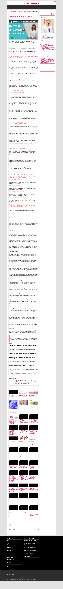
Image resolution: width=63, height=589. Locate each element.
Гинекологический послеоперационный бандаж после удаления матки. (47, 58)
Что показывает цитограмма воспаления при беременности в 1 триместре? (22, 501)
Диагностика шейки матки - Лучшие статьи (20, 11)
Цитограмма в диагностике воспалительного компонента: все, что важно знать (33, 477)
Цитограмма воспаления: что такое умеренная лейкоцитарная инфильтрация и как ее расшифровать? (23, 455)
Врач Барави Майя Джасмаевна (29, 553)
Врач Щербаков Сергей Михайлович (30, 550)
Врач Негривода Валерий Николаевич (30, 540)
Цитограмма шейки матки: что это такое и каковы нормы (33, 500)
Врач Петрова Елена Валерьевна (29, 546)
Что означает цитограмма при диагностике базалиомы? (32, 467)
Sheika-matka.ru (11, 11)
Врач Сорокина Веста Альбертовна (29, 543)
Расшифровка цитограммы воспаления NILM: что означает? (13, 443)
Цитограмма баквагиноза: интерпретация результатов (22, 443)
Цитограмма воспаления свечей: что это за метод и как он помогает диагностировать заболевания (13, 501)
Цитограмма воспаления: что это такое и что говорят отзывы (33, 397)
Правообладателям (10, 555)
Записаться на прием (10, 544)
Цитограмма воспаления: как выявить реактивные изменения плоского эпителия (23, 368)
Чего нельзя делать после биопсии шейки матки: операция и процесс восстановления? (47, 50)
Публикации (9, 562)
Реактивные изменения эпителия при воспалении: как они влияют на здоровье (23, 345)
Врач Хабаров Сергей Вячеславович (30, 547)
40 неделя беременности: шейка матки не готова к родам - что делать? (47, 48)
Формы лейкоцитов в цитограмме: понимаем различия (33, 489)
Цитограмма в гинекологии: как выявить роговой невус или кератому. (23, 512)
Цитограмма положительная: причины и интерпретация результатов (12, 432)
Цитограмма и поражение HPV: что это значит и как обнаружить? (33, 432)
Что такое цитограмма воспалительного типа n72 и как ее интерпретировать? (13, 512)
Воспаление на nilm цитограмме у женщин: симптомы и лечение (13, 466)
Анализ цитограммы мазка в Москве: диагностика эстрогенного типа (13, 411)
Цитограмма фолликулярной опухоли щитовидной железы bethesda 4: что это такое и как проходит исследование (33, 409)
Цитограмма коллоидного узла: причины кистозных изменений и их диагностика (13, 421)
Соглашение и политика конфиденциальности (11, 559)
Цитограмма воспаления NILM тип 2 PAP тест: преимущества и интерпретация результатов (33, 443)
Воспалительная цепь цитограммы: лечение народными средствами (23, 490)
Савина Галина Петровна (44, 33)
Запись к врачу (9, 546)
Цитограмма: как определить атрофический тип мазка (12, 454)
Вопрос (8, 540)
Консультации (9, 541)
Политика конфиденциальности (29, 558)
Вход (8, 565)
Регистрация (9, 566)
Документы (9, 563)
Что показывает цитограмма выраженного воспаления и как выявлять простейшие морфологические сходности (13, 478)
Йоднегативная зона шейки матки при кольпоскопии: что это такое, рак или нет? (47, 60)
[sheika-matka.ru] (31, 3)
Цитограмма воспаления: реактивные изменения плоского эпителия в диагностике (23, 353)
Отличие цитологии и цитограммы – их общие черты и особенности (23, 407)
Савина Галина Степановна (19, 380)
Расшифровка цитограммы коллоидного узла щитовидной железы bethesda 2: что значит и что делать (33, 513)
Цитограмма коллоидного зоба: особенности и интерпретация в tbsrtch (13, 397)
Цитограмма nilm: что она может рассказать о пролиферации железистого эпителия (33, 421)
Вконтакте (9, 547)
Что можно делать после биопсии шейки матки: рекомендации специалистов (47, 52)
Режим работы (9, 550)
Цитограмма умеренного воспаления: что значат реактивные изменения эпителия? (23, 362)
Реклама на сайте (10, 557)
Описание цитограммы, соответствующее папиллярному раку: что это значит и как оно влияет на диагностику (33, 456)
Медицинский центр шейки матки (12, 1)
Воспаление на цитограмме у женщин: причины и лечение (23, 431)
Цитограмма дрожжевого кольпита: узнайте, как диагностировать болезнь (13, 490)
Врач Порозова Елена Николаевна (29, 541)
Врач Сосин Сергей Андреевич (29, 544)
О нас (8, 543)
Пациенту (9, 551)
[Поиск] (55, 1)
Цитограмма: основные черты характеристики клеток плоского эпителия (23, 397)
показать (15, 19)
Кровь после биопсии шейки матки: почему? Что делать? (46, 56)
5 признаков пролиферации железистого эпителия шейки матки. (47, 62)
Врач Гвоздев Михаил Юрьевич (29, 551)
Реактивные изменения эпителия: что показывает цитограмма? (20, 365)
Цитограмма (29, 11)
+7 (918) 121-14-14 (34, 579)
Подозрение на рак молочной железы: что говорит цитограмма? (23, 466)
